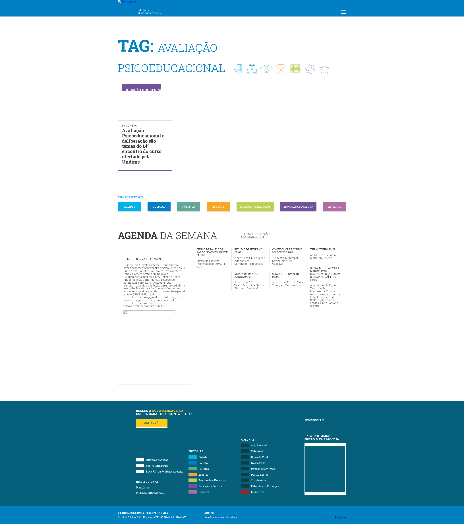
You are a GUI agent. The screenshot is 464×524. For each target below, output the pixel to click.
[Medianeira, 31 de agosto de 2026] (148, 3)
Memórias (142, 487)
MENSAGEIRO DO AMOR (151, 492)
